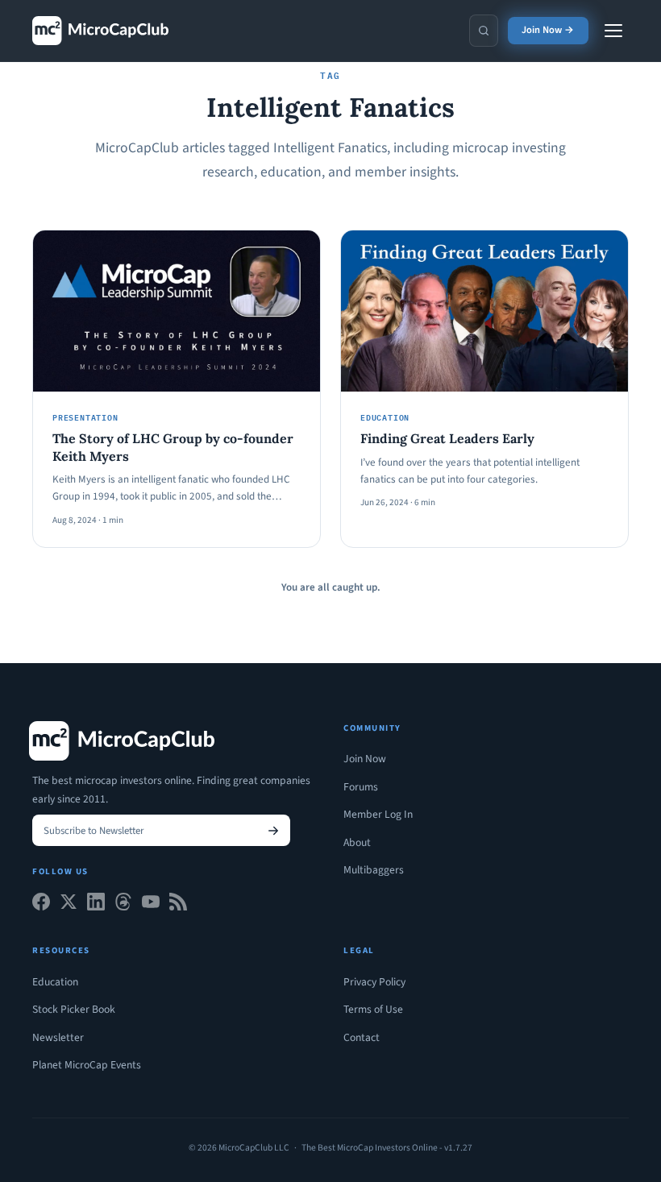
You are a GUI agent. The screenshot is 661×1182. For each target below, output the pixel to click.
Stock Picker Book (73, 1009)
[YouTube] (151, 905)
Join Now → (548, 30)
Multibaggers (373, 869)
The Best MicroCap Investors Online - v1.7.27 (386, 1148)
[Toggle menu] (613, 31)
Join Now (364, 758)
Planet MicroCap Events (86, 1064)
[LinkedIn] (96, 905)
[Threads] (123, 905)
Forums (360, 786)
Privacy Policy (374, 981)
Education (55, 981)
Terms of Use (373, 1009)
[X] (68, 905)
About (357, 842)
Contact (361, 1037)
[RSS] (178, 905)
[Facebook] (41, 905)
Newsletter (58, 1037)
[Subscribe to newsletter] (273, 830)
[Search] (483, 31)
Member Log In (378, 814)
